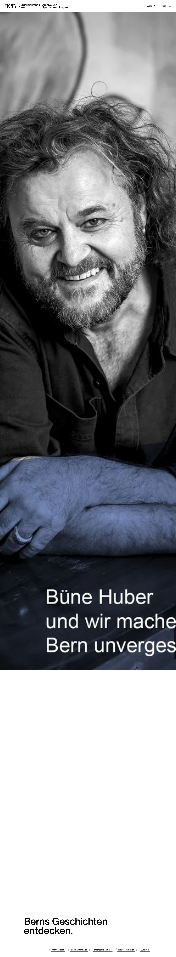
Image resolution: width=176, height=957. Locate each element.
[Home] (36, 6)
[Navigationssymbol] (169, 5)
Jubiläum (145, 950)
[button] (152, 6)
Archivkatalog (58, 950)
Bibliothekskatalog (79, 950)
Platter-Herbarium (126, 950)
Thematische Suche (103, 950)
